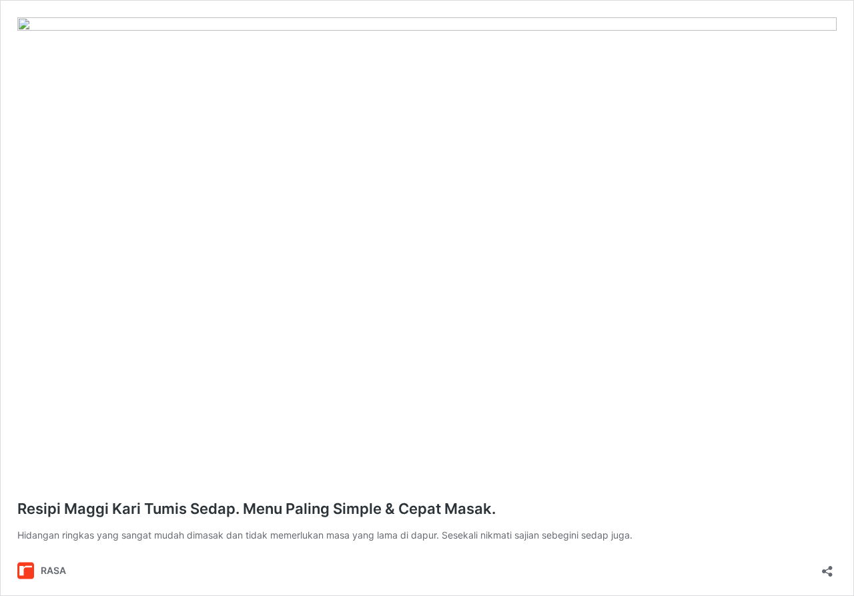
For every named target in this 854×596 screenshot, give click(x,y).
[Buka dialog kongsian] (827, 567)
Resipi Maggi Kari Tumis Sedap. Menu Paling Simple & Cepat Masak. (256, 508)
